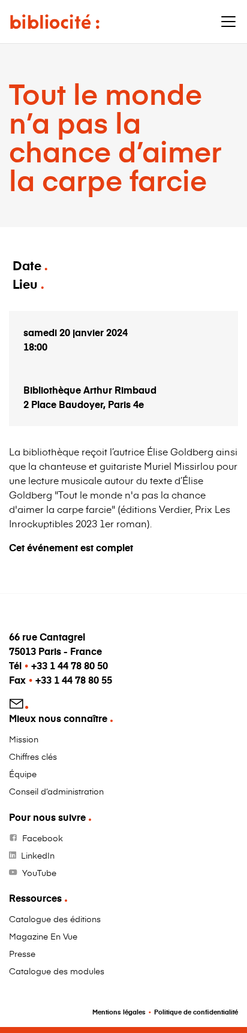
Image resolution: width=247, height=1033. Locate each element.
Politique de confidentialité (196, 1011)
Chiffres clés (33, 756)
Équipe (23, 774)
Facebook (42, 838)
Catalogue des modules (56, 971)
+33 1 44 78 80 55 (73, 680)
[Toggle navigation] (228, 21)
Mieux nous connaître (58, 718)
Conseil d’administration (56, 791)
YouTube (39, 872)
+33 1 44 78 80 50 (69, 665)
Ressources (35, 898)
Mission (23, 739)
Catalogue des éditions (55, 919)
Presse (22, 953)
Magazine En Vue (43, 936)
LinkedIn (38, 855)
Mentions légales (119, 1011)
